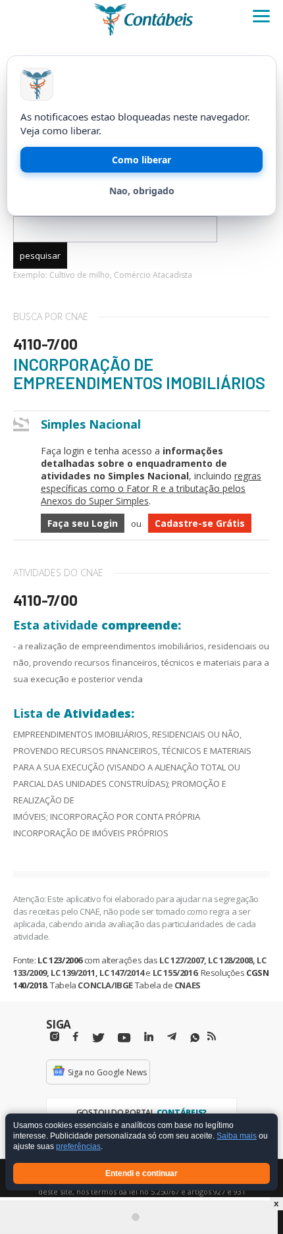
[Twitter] (98, 1038)
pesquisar (40, 255)
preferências (78, 1147)
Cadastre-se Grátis (200, 523)
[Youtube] (124, 1038)
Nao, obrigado (141, 190)
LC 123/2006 (60, 960)
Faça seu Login (82, 523)
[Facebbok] (75, 1037)
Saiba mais (237, 1136)
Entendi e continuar (141, 1173)
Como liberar (141, 159)
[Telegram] (171, 1038)
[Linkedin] (148, 1037)
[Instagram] (54, 1037)
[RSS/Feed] (211, 1036)
